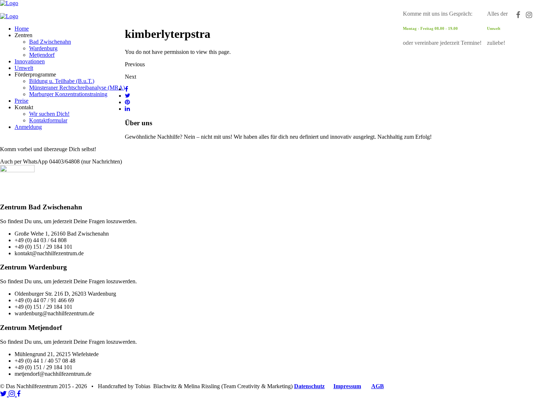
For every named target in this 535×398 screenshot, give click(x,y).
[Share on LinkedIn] (127, 109)
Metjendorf (42, 55)
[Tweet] (127, 95)
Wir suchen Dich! (49, 114)
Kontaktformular (48, 120)
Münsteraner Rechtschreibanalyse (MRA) (77, 87)
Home (22, 28)
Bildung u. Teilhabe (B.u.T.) (61, 81)
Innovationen (30, 61)
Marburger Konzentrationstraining (68, 94)
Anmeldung (28, 127)
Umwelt (24, 68)
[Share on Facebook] (126, 89)
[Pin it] (127, 102)
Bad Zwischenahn (50, 42)
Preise (21, 101)
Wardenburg (43, 48)
